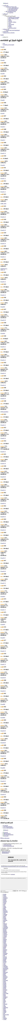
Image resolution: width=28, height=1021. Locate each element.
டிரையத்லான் (11, 24)
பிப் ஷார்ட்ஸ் (10, 12)
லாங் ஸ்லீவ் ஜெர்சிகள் (13, 9)
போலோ (10, 26)
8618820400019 (5, 852)
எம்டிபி (9, 23)
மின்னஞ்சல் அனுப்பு (6, 851)
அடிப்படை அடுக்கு (12, 22)
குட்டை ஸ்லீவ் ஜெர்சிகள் (13, 7)
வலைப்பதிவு (5, 31)
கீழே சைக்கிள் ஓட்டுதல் (11, 11)
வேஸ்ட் (9, 19)
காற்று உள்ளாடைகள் (12, 10)
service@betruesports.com (8, 846)
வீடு (4, 43)
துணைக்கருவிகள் (12, 28)
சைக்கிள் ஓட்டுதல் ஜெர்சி (13, 17)
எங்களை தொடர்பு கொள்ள (9, 32)
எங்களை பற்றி (6, 29)
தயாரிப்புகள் (5, 5)
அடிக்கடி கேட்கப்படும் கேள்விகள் (13, 30)
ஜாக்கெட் (10, 20)
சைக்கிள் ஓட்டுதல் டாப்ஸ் (11, 6)
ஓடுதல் (9, 25)
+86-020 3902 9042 (7, 844)
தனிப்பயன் (5, 13)
